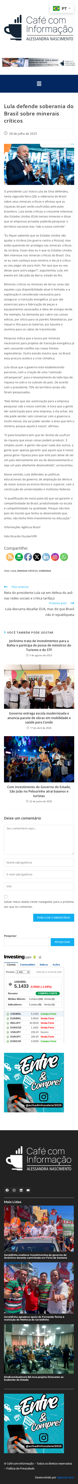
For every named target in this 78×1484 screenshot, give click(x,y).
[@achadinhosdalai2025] (39, 1082)
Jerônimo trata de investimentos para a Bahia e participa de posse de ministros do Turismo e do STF (39, 645)
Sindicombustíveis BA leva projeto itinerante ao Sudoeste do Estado (34, 1378)
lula (13, 570)
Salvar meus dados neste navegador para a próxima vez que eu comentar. (39, 904)
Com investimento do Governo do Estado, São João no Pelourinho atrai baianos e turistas (39, 791)
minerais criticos (27, 570)
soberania (45, 570)
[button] (39, 84)
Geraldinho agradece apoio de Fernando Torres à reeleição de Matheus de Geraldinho (34, 1318)
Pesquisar (10, 936)
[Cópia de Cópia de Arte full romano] (39, 62)
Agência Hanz (65, 1477)
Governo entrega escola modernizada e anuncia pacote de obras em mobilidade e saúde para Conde (39, 717)
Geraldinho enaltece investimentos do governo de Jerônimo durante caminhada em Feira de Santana (35, 1256)
